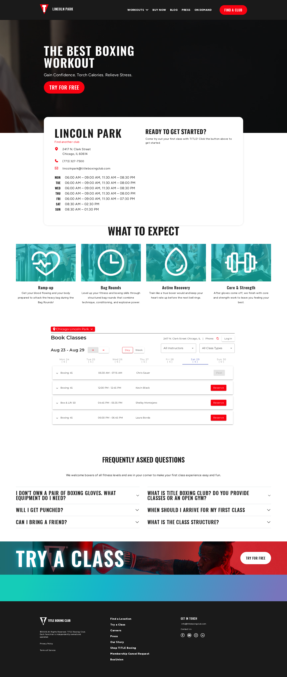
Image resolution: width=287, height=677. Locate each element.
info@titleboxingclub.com (193, 624)
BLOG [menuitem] (174, 9)
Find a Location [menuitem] (120, 618)
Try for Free (64, 87)
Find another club (67, 142)
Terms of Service (48, 650)
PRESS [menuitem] (186, 9)
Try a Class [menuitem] (117, 624)
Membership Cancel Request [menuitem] (129, 653)
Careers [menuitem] (115, 630)
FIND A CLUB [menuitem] (233, 9)
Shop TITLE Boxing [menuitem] (123, 647)
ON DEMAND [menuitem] (203, 9)
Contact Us (186, 629)
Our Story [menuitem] (117, 642)
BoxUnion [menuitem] (116, 659)
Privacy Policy (46, 643)
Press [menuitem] (114, 636)
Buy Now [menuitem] (159, 9)
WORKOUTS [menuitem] (135, 9)
